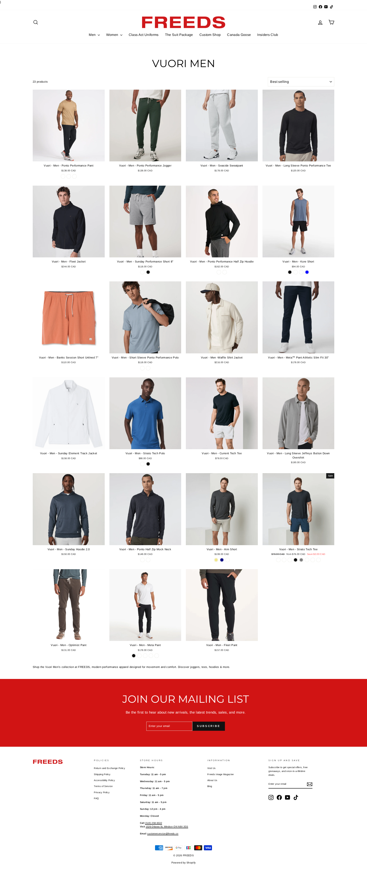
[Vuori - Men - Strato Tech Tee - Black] (296, 560)
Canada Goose (239, 35)
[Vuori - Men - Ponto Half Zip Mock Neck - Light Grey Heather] (148, 560)
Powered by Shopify (183, 862)
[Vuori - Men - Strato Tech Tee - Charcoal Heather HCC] (278, 560)
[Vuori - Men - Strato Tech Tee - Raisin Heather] (307, 560)
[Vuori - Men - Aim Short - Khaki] (216, 560)
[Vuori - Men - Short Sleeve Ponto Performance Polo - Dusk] (142, 368)
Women (112, 35)
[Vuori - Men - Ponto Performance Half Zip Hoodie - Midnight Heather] (219, 272)
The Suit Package (179, 35)
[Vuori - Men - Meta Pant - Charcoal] (139, 656)
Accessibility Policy (104, 780)
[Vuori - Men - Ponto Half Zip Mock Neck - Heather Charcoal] (142, 560)
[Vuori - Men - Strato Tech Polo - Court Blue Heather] (142, 464)
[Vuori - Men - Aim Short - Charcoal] (228, 560)
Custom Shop (210, 35)
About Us (212, 780)
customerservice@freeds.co (162, 833)
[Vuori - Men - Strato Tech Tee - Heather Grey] (301, 560)
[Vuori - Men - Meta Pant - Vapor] (157, 656)
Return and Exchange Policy (109, 768)
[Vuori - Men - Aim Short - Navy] (222, 560)
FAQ (96, 798)
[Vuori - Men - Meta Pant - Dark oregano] (145, 656)
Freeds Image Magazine (220, 774)
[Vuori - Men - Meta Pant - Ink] (151, 656)
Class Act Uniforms (144, 35)
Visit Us (211, 768)
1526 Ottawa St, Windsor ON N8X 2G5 (167, 826)
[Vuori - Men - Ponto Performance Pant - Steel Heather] (74, 176)
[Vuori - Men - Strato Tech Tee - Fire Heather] (313, 560)
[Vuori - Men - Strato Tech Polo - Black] (148, 464)
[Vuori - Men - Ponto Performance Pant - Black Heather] (69, 176)
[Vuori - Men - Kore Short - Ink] (301, 272)
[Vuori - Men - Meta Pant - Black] (134, 656)
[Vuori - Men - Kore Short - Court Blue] (307, 272)
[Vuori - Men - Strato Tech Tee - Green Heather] (290, 560)
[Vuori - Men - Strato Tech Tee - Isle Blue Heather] (318, 560)
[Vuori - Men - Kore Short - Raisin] (296, 272)
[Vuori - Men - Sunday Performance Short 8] (142, 272)
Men (92, 35)
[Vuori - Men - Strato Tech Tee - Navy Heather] (284, 560)
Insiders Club (267, 35)
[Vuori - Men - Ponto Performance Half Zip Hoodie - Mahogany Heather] (225, 272)
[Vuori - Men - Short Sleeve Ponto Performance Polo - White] (148, 368)
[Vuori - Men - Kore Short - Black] (290, 272)
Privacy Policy (102, 792)
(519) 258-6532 (153, 823)
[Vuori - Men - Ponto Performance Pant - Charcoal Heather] (63, 176)
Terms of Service (103, 786)
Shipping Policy (102, 774)
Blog (209, 786)
